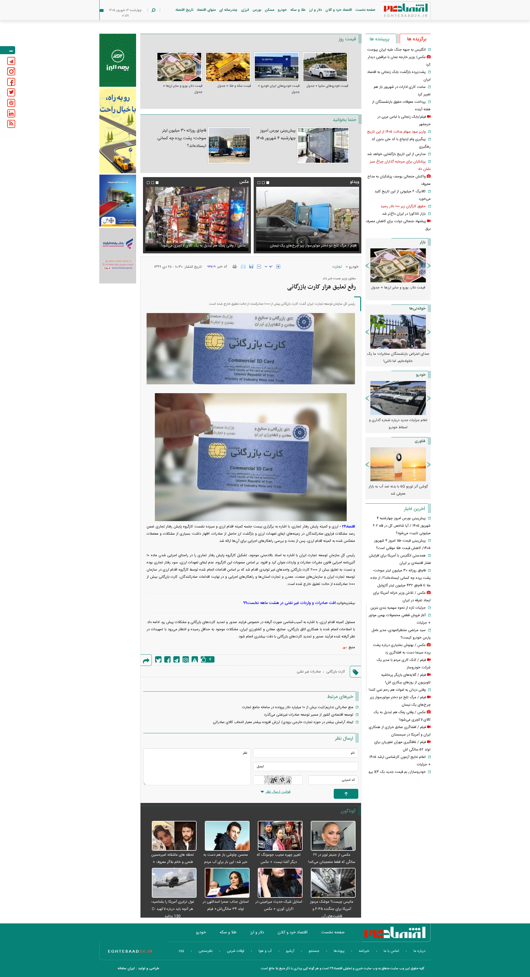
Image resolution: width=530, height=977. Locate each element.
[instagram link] (11, 71)
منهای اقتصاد (206, 10)
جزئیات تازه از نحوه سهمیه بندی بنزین (398, 608)
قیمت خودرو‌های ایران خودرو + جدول (279, 89)
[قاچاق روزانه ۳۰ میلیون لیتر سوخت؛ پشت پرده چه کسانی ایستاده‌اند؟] (229, 145)
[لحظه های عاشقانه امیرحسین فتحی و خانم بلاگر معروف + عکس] (171, 836)
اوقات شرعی (235, 951)
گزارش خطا (195, 659)
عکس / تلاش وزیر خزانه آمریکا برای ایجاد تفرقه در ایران (204, 246)
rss (181, 951)
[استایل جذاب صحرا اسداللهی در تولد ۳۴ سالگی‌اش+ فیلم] (224, 883)
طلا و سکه (298, 10)
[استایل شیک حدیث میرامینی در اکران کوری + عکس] (277, 883)
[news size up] (278, 267)
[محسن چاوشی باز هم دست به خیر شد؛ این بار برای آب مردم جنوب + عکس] (224, 836)
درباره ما (419, 951)
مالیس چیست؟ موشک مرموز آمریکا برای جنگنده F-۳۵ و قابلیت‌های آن (331, 909)
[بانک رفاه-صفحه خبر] (117, 255)
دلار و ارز (315, 10)
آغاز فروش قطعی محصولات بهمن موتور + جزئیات (398, 423)
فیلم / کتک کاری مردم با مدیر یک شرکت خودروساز (319, 246)
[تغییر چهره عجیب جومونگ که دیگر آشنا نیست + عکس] (277, 836)
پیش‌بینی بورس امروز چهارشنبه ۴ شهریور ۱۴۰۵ (276, 134)
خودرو (282, 10)
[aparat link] (11, 102)
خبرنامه (364, 951)
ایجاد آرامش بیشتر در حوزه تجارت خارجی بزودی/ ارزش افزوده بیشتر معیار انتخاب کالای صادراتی (283, 722)
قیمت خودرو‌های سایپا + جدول (327, 86)
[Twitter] (158, 659)
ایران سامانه (126, 968)
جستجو (314, 951)
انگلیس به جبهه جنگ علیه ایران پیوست (396, 50)
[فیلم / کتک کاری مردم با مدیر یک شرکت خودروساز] (307, 219)
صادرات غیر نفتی (309, 672)
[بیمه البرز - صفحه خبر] (117, 60)
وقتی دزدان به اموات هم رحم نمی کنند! (397, 690)
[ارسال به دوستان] (243, 266)
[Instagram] (185, 659)
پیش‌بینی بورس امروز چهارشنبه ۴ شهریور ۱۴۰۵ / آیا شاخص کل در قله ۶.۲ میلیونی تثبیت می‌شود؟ (402, 525)
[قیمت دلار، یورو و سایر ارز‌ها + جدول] (179, 67)
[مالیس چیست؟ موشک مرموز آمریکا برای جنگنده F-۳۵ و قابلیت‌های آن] (330, 883)
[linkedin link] (11, 113)
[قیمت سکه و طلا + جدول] (228, 67)
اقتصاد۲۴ (348, 527)
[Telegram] (176, 659)
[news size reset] (268, 267)
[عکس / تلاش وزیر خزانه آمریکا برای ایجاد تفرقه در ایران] (196, 219)
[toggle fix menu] (7, 50)
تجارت (337, 267)
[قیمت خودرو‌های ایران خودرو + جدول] (277, 67)
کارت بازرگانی (335, 672)
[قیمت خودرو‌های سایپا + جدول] (325, 67)
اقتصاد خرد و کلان (338, 10)
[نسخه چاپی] (234, 266)
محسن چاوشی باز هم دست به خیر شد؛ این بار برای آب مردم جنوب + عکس (225, 862)
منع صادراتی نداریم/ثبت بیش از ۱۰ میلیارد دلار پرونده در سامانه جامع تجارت (297, 707)
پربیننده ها (379, 39)
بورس (257, 10)
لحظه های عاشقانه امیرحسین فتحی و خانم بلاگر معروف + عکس (172, 862)
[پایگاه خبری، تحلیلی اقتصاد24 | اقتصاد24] (397, 11)
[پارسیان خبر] (117, 130)
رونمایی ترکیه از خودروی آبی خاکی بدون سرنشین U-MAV (398, 490)
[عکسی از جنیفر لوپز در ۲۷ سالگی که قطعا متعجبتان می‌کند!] (330, 836)
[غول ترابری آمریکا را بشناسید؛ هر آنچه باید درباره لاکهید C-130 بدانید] (171, 883)
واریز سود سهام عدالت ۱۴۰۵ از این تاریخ (396, 132)
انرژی (245, 10)
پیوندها (339, 951)
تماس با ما (391, 951)
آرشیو (290, 951)
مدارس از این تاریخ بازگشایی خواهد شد (396, 154)
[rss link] (11, 123)
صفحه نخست (365, 10)
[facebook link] (11, 81)
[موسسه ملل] (117, 201)
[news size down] (259, 267)
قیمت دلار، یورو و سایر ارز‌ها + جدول (182, 89)
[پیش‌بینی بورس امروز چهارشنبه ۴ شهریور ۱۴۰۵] (323, 145)
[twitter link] (11, 92)
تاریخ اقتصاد (184, 10)
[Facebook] (167, 659)
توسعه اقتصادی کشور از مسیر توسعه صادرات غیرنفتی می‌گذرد (308, 715)
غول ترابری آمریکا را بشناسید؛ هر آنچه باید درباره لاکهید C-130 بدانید (172, 909)
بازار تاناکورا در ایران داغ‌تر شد (404, 214)
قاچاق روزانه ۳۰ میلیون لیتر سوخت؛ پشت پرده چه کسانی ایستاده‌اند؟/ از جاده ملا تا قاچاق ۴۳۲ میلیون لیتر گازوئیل (400, 578)
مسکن (269, 10)
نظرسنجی (205, 951)
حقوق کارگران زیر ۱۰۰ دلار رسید (403, 206)
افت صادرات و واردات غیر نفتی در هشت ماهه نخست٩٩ (289, 603)
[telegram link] (11, 60)
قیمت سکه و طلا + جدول (234, 86)
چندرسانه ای (228, 10)
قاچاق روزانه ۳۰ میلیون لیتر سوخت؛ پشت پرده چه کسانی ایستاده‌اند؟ (181, 138)
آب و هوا (265, 951)
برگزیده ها (416, 39)
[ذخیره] (251, 266)
